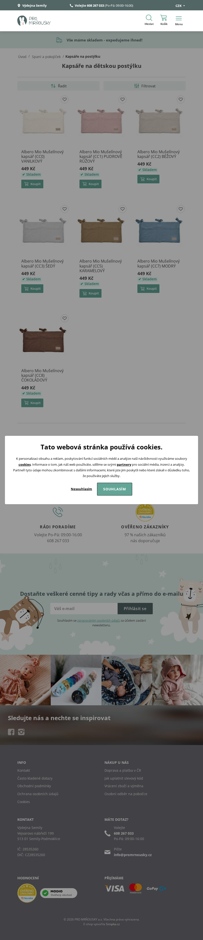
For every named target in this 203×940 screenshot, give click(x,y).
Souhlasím (114, 489)
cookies (25, 464)
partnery (124, 464)
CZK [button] (179, 5)
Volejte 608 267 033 (89, 5)
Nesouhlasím (81, 489)
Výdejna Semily (34, 5)
